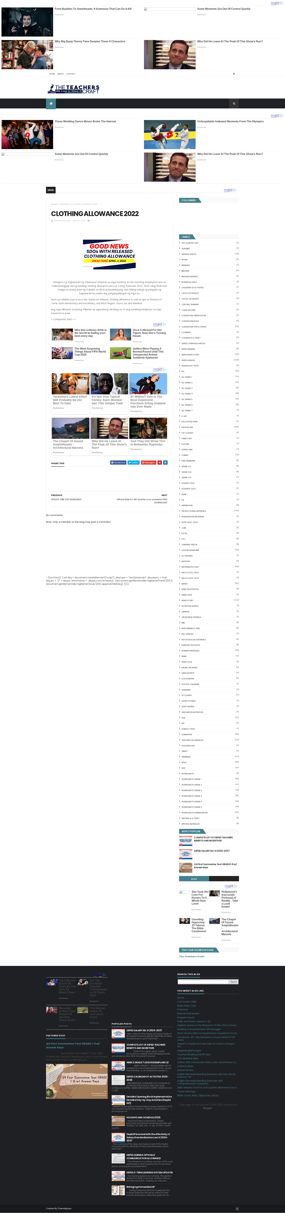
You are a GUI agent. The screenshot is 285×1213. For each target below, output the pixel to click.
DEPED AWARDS (188, 349)
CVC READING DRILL (188, 1058)
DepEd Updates (188, 360)
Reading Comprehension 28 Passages (199, 1029)
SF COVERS (187, 695)
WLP (183, 768)
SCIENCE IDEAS (185, 1066)
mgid (194, 879)
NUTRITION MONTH (190, 606)
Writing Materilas (190, 824)
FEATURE (185, 444)
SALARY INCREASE (189, 667)
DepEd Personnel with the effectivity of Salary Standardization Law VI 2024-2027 (148, 1137)
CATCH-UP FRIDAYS (190, 299)
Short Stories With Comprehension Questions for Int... (207, 1033)
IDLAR (184, 494)
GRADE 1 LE (186, 466)
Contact (71, 74)
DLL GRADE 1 (187, 377)
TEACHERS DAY (188, 745)
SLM (183, 717)
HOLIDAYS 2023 (189, 488)
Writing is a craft (190, 818)
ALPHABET (186, 248)
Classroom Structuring (194, 326)
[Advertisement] (76, 490)
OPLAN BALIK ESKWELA (191, 617)
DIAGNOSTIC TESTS (190, 365)
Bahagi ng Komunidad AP (141, 1187)
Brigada (185, 271)
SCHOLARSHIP (188, 678)
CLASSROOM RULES (190, 321)
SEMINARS (186, 690)
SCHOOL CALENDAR (190, 684)
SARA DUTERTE (188, 673)
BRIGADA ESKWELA (190, 276)
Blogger (208, 1108)
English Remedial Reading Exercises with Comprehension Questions (200, 1082)
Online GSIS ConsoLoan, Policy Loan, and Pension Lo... (207, 1062)
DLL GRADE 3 (187, 388)
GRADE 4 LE (186, 472)
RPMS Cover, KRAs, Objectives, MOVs (198, 1095)
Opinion (185, 611)
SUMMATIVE (187, 734)
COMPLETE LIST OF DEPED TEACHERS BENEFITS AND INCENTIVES (213, 839)
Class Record (188, 310)
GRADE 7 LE (186, 477)
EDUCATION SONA (190, 421)
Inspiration (187, 505)
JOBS (184, 528)
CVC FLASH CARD (186, 1001)
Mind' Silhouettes (190, 589)
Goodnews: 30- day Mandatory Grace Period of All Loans (206, 1038)
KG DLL (185, 533)
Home (52, 74)
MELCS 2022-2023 (190, 572)
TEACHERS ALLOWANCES (193, 740)
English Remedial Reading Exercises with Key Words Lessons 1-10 (206, 1076)
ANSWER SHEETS (189, 254)
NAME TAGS (187, 595)
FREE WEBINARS (188, 460)
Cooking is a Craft (191, 338)
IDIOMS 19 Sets (185, 1070)
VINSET (185, 751)
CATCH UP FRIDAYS (190, 293)
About (60, 74)
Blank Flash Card (186, 1005)
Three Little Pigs (186, 1091)
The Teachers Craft (191, 956)
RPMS (184, 656)
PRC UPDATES (187, 634)
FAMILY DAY (187, 438)
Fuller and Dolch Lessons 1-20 (194, 1021)
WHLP (184, 762)
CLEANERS (186, 332)
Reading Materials (190, 650)
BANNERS (186, 265)
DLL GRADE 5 (187, 399)
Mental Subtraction (188, 1013)
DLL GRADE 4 (187, 393)
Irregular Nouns (185, 1017)
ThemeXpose (64, 1208)
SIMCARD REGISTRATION (192, 712)
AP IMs (185, 259)
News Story (187, 600)
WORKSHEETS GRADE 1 (191, 779)
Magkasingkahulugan (189, 1050)
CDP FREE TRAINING (190, 304)
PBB (183, 622)
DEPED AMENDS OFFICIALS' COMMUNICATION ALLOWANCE (144, 1156)
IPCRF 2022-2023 (190, 522)
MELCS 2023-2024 (190, 578)
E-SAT (184, 416)
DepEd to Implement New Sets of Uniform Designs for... (206, 1045)
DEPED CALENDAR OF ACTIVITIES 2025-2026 (148, 1078)
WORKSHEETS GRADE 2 (192, 784)
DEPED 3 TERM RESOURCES (193, 343)
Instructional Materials (194, 511)
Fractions (182, 1009)
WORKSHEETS (188, 773)
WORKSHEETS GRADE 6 (192, 807)
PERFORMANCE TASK (191, 628)
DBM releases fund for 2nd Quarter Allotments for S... (207, 1087)
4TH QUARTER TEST (190, 243)
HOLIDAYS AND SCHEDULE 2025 (143, 1117)
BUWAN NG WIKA (189, 282)
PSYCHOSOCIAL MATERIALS (194, 639)
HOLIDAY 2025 (188, 483)
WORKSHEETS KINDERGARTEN (195, 812)
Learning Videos (189, 544)
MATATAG (186, 561)
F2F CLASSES (187, 433)
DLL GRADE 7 (187, 410)
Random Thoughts (191, 645)
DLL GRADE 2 (187, 382)
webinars (186, 757)
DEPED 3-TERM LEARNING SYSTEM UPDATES (150, 1172)
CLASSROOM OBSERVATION (194, 315)
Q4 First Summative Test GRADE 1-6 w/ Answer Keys (215, 866)
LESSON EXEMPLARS (190, 550)
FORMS (185, 455)
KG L (184, 539)
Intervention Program (193, 516)
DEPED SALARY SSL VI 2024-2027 (212, 851)
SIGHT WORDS (188, 706)
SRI (183, 723)
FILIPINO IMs (187, 449)
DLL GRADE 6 (187, 405)
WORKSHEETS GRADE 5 (192, 801)
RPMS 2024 (187, 662)
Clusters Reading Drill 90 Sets (193, 1054)
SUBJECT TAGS (188, 729)
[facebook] (234, 74)
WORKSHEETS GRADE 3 (192, 790)
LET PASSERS (187, 556)
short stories (189, 701)
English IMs (187, 427)
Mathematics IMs (190, 567)
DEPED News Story (190, 354)
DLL (183, 371)
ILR (183, 500)
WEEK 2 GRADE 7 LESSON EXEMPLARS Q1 (148, 1062)
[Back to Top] (237, 1209)
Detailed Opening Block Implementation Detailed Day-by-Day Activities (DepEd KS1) (149, 1100)
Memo (184, 583)
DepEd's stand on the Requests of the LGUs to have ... (207, 1025)
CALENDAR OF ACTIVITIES (193, 287)
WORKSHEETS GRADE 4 (192, 796)
